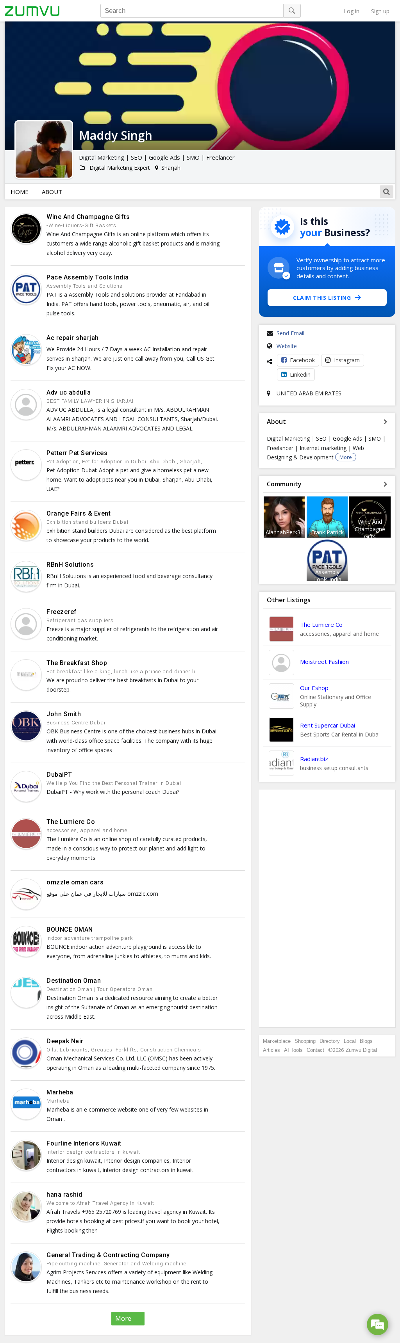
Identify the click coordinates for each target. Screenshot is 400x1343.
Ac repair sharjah (72, 338)
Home (20, 192)
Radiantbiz (314, 759)
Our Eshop (314, 688)
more (123, 1318)
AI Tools (293, 1050)
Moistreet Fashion (324, 661)
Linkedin (300, 374)
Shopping (305, 1041)
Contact (315, 1050)
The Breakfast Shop (76, 663)
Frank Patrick (327, 532)
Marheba (59, 1092)
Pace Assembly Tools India (87, 277)
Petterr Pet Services (76, 453)
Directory (330, 1041)
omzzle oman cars (75, 882)
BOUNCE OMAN (69, 929)
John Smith (63, 714)
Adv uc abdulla (68, 392)
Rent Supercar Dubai (327, 725)
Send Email (290, 333)
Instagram (347, 360)
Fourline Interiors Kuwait (83, 1143)
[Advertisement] (327, 908)
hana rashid (64, 1194)
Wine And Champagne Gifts (88, 217)
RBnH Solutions (70, 564)
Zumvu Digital (361, 1050)
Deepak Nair (65, 1041)
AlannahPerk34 (285, 532)
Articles (271, 1050)
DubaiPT (59, 774)
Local (350, 1041)
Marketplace (277, 1041)
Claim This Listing (322, 297)
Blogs (366, 1041)
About (52, 192)
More (345, 457)
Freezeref (61, 611)
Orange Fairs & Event (78, 513)
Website (287, 346)
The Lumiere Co (70, 821)
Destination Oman (73, 980)
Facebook (302, 360)
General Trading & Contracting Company (108, 1255)
